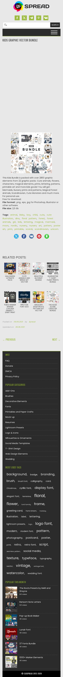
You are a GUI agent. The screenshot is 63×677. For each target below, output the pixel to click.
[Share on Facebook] (24, 236)
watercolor (15, 573)
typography (46, 558)
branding (48, 474)
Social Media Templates (17, 443)
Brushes (9, 396)
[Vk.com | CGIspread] (45, 17)
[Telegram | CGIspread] (31, 17)
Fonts (8, 406)
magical (39, 222)
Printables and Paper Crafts (19, 411)
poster (45, 538)
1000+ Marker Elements (31, 657)
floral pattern (29, 218)
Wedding (10, 459)
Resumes (10, 422)
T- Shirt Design (13, 448)
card (48, 481)
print (10, 229)
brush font (22, 481)
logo (30, 524)
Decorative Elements (16, 401)
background (17, 474)
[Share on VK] (31, 236)
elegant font (13, 496)
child (35, 214)
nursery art (35, 225)
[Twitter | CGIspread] (24, 17)
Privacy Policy (12, 376)
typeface (29, 558)
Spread (32, 322)
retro (17, 544)
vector (10, 566)
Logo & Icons (11, 432)
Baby (21, 214)
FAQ (7, 360)
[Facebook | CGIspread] (17, 17)
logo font (43, 523)
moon (5, 225)
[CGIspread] (31, 12)
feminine (27, 496)
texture (12, 558)
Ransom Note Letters (30, 602)
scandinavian (41, 229)
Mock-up (10, 417)
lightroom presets (16, 524)
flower (12, 503)
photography (14, 538)
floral (39, 496)
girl (14, 222)
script (43, 544)
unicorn (54, 229)
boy (28, 214)
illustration (12, 516)
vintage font (39, 566)
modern (12, 531)
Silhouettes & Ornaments (18, 438)
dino (17, 218)
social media (32, 551)
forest (42, 218)
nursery (23, 225)
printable (19, 229)
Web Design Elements (16, 453)
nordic (14, 225)
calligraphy (36, 481)
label (23, 516)
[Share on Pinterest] (39, 236)
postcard (32, 538)
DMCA (8, 371)
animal (13, 214)
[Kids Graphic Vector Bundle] (31, 154)
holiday (43, 511)
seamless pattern (13, 551)
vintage (23, 565)
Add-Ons (10, 390)
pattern (48, 225)
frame (39, 503)
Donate (9, 366)
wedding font (35, 573)
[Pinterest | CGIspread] (38, 17)
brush (11, 481)
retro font (30, 544)
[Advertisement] (31, 54)
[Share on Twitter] (16, 236)
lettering (28, 222)
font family (26, 504)
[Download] (46, 236)
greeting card (14, 510)
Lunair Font (25, 629)
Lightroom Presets (14, 427)
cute (42, 214)
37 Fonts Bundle (27, 643)
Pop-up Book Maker (29, 615)
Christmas (11, 488)
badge (33, 474)
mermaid (50, 222)
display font (44, 488)
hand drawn (31, 511)
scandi (29, 229)
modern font (27, 531)
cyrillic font (25, 488)
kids (20, 222)
